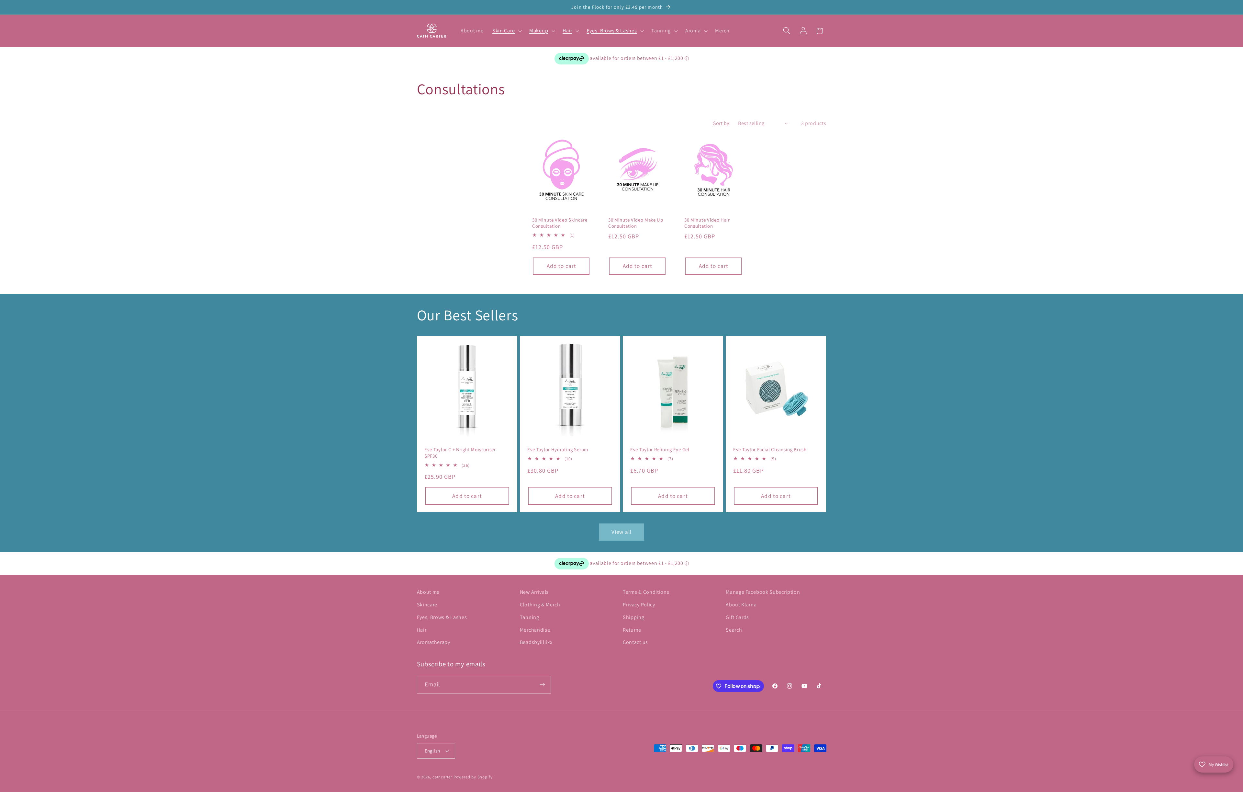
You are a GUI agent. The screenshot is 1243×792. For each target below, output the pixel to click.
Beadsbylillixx (536, 642)
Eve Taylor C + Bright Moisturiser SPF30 (460, 453)
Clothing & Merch (540, 604)
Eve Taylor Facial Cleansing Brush (770, 450)
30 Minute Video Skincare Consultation (560, 223)
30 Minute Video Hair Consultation (707, 223)
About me (428, 592)
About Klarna (741, 604)
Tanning (529, 617)
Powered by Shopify (473, 777)
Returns (632, 629)
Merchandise (535, 629)
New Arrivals (534, 592)
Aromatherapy (433, 642)
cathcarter (442, 777)
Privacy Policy (639, 604)
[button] (506, 31)
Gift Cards (737, 617)
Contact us (635, 642)
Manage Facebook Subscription (763, 592)
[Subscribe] (542, 685)
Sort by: (722, 123)
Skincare (427, 604)
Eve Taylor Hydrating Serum (557, 450)
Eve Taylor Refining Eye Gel (659, 450)
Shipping (633, 617)
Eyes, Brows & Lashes (442, 617)
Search (734, 629)
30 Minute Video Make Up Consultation (635, 223)
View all (621, 531)
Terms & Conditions (646, 592)
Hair (422, 629)
